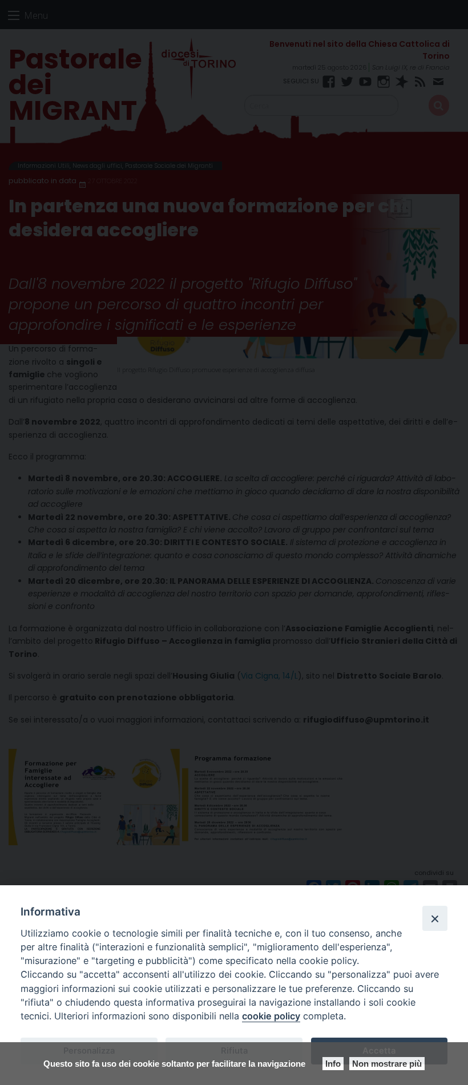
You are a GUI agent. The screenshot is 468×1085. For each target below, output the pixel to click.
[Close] (434, 918)
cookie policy (271, 1016)
